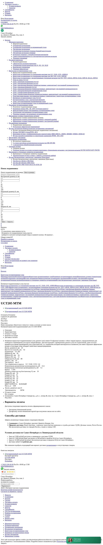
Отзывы (7, 515)
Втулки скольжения (11, 534)
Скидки (7, 500)
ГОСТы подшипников (12, 511)
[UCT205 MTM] (18, 308)
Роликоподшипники (22, 276)
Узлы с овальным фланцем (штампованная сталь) (37, 293)
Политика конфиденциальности (12, 490)
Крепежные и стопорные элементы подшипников (39, 280)
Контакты (8, 520)
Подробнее (8, 461)
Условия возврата (11, 504)
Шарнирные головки (12, 536)
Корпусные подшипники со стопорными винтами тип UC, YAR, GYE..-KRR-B (28, 285)
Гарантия (8, 506)
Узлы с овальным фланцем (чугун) (44, 291)
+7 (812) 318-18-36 (7, 24)
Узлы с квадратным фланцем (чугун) (48, 289)
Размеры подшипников (13, 513)
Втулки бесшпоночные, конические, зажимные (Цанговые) (76, 280)
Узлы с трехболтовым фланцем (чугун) (67, 293)
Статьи (7, 516)
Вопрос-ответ (9, 518)
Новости (8, 495)
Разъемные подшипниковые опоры (65, 276)
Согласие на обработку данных (11, 491)
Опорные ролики (16, 280)
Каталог (7, 498)
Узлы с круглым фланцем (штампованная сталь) (64, 296)
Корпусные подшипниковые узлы (41, 276)
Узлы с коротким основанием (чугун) (23, 289)
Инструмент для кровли (77, 278)
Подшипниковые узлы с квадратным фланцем (32, 296)
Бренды (7, 507)
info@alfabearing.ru (7, 28)
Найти (3, 222)
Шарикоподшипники (8, 276)
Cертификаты (9, 509)
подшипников (51, 445)
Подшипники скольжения (15, 278)
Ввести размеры (29, 172)
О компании (9, 497)
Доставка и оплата (11, 502)
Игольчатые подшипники (13, 529)
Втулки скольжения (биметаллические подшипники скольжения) (46, 278)
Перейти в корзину (7, 239)
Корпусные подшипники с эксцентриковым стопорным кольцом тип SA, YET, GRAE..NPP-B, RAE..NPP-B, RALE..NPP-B (52, 287)
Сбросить (10, 222)
